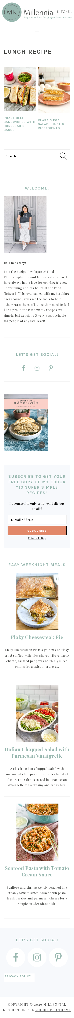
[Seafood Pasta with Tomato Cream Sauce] (37, 832)
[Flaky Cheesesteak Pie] (37, 601)
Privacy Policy (37, 538)
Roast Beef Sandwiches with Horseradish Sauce (19, 123)
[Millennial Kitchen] (37, 21)
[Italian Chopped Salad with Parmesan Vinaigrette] (37, 713)
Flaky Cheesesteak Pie (37, 637)
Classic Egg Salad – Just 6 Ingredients (51, 124)
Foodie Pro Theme (53, 1010)
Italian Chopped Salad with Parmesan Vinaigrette (37, 752)
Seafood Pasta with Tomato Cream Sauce (37, 871)
